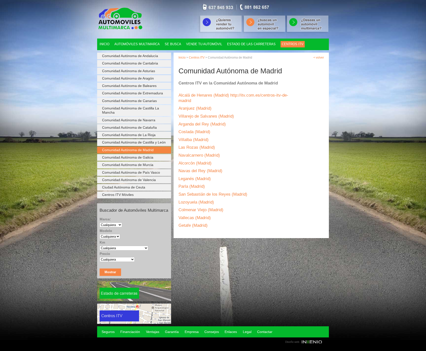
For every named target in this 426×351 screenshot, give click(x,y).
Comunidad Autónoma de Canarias (129, 101)
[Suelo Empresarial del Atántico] (120, 29)
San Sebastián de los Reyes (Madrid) (212, 194)
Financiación (130, 332)
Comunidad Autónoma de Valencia (129, 180)
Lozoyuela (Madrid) (196, 202)
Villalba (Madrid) (193, 139)
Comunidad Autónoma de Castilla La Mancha (130, 110)
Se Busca (173, 44)
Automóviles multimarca (137, 44)
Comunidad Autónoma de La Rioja (129, 135)
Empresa (192, 332)
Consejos (211, 332)
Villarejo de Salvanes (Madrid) (206, 116)
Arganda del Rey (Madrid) (202, 124)
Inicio (104, 44)
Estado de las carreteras (251, 44)
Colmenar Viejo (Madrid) (200, 209)
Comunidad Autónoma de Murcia (127, 165)
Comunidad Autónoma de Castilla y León (134, 142)
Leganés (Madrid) (194, 178)
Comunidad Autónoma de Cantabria (130, 63)
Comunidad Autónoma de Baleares (129, 86)
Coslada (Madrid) (194, 131)
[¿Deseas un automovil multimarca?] (307, 32)
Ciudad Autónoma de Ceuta (123, 187)
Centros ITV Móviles (118, 195)
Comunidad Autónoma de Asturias (128, 71)
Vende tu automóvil (204, 44)
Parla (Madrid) (191, 186)
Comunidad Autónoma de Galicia (127, 157)
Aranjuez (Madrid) (195, 108)
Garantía (172, 332)
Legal (247, 332)
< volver (318, 57)
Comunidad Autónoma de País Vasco (131, 172)
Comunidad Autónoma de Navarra (128, 120)
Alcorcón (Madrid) (195, 163)
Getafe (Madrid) (193, 225)
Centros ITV (292, 44)
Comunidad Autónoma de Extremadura (132, 93)
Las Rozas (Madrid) (196, 147)
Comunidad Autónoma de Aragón (128, 78)
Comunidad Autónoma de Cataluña (129, 127)
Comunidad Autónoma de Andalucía (130, 56)
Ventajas (152, 332)
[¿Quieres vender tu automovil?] (220, 32)
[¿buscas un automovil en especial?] (263, 32)
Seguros (108, 332)
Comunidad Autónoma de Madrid (128, 150)
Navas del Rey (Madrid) (200, 170)
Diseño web (292, 341)
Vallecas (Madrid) (194, 217)
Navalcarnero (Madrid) (199, 155)
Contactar (264, 332)
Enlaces (231, 332)
